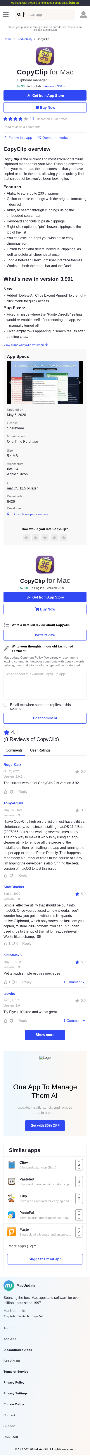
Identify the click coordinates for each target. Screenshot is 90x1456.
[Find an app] (19, 14)
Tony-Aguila (13, 803)
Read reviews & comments (21, 127)
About (8, 1328)
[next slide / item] (80, 382)
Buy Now (47, 107)
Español (37, 1316)
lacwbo (9, 993)
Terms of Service (15, 1372)
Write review (45, 635)
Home (7, 39)
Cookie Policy (13, 1404)
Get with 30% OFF (45, 1125)
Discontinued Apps (17, 1350)
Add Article (11, 1361)
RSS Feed (10, 1437)
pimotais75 (12, 955)
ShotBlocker (13, 887)
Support (9, 1426)
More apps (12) (21, 1246)
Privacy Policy (13, 1382)
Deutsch (23, 1316)
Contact (9, 1415)
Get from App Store (48, 95)
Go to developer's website (30, 514)
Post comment (45, 718)
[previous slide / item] (10, 382)
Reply (23, 791)
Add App (9, 1339)
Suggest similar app (45, 1259)
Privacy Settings (15, 1393)
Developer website (56, 138)
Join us (74, 2)
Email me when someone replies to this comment (40, 706)
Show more (45, 1034)
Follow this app (20, 138)
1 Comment (72, 982)
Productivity (24, 39)
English (9, 1316)
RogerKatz (12, 764)
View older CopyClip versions (23, 345)
